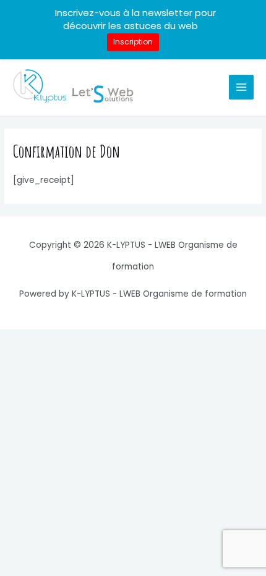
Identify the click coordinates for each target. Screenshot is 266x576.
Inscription (133, 41)
